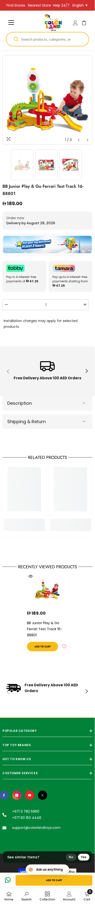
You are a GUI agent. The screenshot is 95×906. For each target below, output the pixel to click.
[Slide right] (86, 371)
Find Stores (16, 5)
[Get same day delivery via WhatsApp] (47, 244)
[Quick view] (30, 576)
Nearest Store (39, 5)
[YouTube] (29, 795)
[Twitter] (42, 795)
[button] (78, 140)
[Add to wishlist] (64, 646)
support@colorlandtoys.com (36, 827)
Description (19, 403)
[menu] (11, 22)
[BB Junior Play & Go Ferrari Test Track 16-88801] (47, 589)
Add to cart (54, 880)
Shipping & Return (26, 422)
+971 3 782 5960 (25, 811)
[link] (47, 371)
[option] (47, 100)
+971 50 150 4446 (26, 817)
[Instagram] (16, 795)
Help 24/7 (61, 5)
